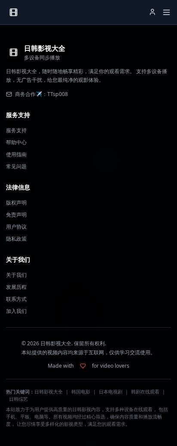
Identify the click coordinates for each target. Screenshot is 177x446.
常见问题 (16, 166)
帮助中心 (16, 142)
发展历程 (16, 287)
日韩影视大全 (48, 392)
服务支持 (16, 130)
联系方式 (16, 299)
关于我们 (16, 275)
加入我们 (16, 311)
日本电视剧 (110, 392)
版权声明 (16, 202)
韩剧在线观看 (145, 392)
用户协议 (16, 226)
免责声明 (16, 214)
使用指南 (16, 154)
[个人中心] (152, 12)
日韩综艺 (18, 399)
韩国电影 (80, 392)
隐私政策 (16, 238)
